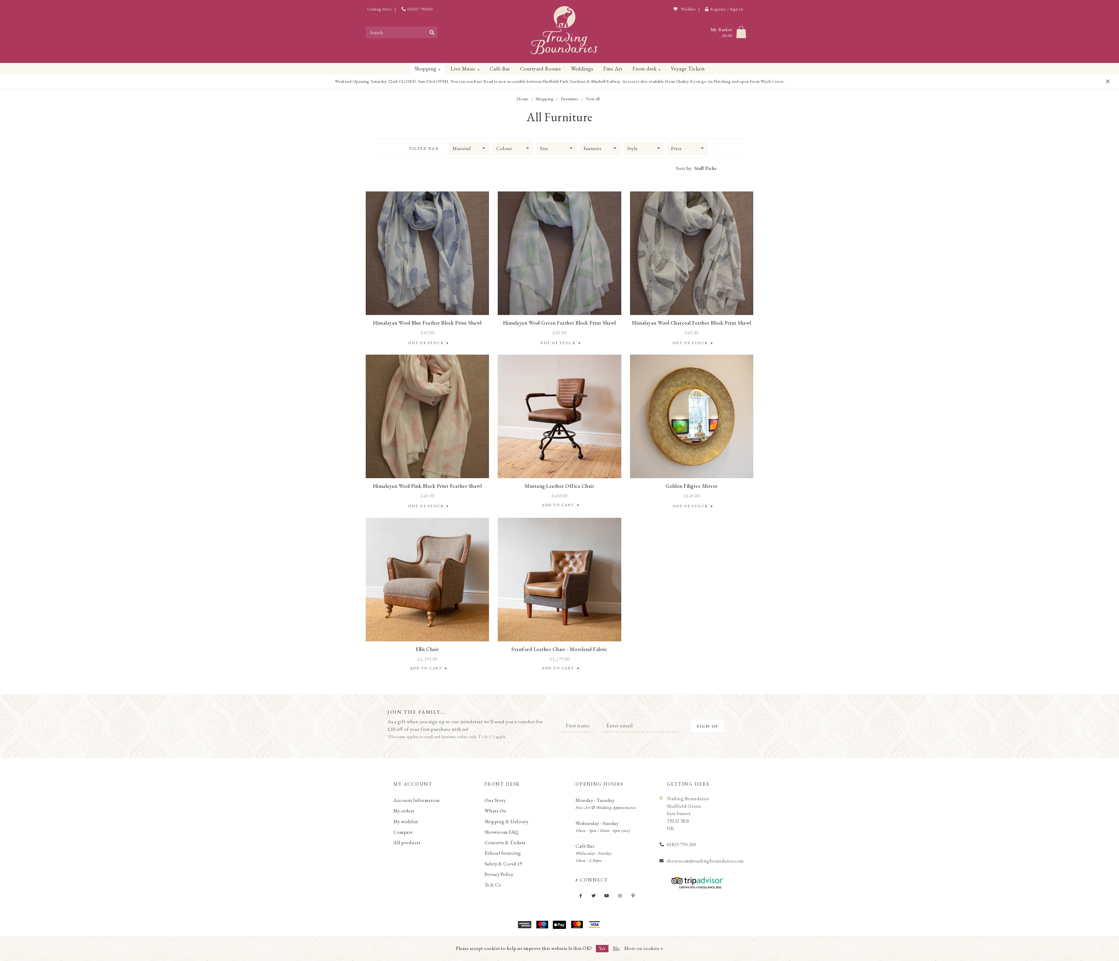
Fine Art (612, 68)
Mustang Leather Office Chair (559, 486)
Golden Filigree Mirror (692, 486)
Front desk (644, 68)
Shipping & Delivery (507, 821)
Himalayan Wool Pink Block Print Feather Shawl (427, 486)
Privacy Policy (499, 874)
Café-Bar (500, 68)
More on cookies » (644, 948)
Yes (602, 948)
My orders (403, 810)
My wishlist (405, 821)
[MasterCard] (577, 924)
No (616, 948)
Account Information (416, 800)
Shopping (425, 68)
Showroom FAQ (501, 832)
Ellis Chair (427, 649)
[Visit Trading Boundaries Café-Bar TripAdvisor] (696, 880)
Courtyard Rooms (540, 68)
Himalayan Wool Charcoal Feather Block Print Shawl (691, 322)
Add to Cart (559, 505)
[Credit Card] (542, 924)
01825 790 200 (681, 844)
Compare (403, 832)
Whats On (495, 810)
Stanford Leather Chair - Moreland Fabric (559, 649)
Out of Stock (427, 343)
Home (522, 98)
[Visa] (594, 924)
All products (406, 842)
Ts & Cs (493, 884)
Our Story (495, 800)
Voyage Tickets (688, 68)
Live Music (463, 68)
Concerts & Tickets (505, 842)
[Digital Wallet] (559, 924)
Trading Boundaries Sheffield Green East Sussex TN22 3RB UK (688, 813)
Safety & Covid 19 (503, 863)
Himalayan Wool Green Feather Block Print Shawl (559, 322)
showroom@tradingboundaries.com (705, 861)
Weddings (582, 68)
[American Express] (524, 924)
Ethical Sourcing (503, 853)
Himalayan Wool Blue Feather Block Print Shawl (427, 322)
